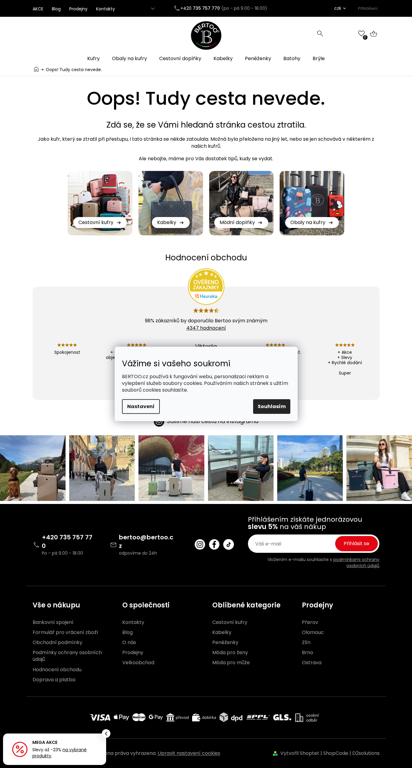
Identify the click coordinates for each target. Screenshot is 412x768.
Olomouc (313, 632)
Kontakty (105, 9)
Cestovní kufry (229, 622)
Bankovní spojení (53, 622)
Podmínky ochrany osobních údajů (67, 656)
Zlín (306, 642)
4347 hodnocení (206, 327)
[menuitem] (93, 58)
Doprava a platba (54, 679)
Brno (307, 652)
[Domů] (36, 69)
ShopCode (335, 753)
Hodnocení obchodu (57, 669)
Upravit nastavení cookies (189, 753)
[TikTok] (228, 544)
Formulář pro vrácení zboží (65, 632)
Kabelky (221, 632)
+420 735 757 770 (67, 541)
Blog (56, 9)
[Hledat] (320, 33)
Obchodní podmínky (57, 642)
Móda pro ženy (230, 652)
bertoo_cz (200, 544)
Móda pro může (231, 662)
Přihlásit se (356, 543)
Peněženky (225, 642)
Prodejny (78, 9)
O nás (129, 642)
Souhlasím (272, 406)
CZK (337, 8)
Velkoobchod (138, 662)
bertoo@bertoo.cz (146, 541)
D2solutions (366, 753)
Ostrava (311, 662)
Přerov (310, 622)
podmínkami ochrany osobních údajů (356, 562)
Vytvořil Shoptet (299, 753)
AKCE (38, 9)
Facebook (214, 544)
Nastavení (141, 406)
